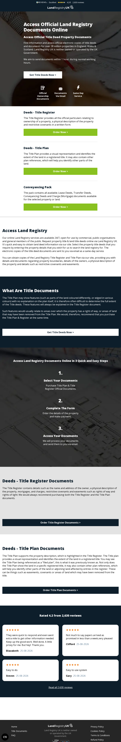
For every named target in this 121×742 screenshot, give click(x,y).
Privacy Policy (97, 726)
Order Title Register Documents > (60, 522)
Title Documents (19, 731)
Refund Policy (97, 739)
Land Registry (60, 7)
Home (14, 726)
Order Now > (60, 132)
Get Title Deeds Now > (43, 75)
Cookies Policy (97, 731)
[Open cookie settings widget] (5, 737)
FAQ (13, 735)
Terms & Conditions (100, 735)
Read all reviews (61, 687)
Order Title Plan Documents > (60, 590)
